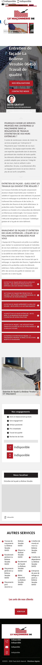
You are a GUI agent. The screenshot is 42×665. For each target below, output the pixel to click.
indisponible (10, 1)
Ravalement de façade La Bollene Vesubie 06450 (22, 566)
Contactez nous (20, 91)
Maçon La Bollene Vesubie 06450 (21, 553)
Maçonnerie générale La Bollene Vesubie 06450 (8, 573)
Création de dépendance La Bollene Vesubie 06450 (35, 561)
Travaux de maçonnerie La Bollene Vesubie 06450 (8, 545)
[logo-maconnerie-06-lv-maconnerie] (21, 14)
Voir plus (21, 612)
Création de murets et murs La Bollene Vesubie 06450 (35, 547)
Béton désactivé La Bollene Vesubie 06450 (22, 580)
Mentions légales (33, 661)
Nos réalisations (21, 83)
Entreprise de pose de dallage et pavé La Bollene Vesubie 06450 (35, 578)
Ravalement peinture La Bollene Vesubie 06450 (8, 559)
